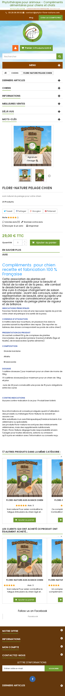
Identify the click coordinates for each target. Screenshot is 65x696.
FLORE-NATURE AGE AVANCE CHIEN (24, 500)
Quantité (7, 242)
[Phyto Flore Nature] (32, 33)
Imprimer (34, 225)
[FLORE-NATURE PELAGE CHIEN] (25, 175)
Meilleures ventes (13, 103)
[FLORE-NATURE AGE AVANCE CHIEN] (25, 478)
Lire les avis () (12, 222)
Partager (21, 211)
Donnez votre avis (33, 222)
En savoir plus (11, 250)
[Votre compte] (15, 48)
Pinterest (51, 211)
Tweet (9, 211)
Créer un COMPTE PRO (51, 17)
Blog (31, 17)
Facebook (33, 616)
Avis (5, 254)
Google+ (36, 211)
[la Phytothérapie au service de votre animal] (32, 9)
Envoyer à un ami (14, 225)
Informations (11, 96)
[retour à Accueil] (5, 73)
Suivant (49, 175)
